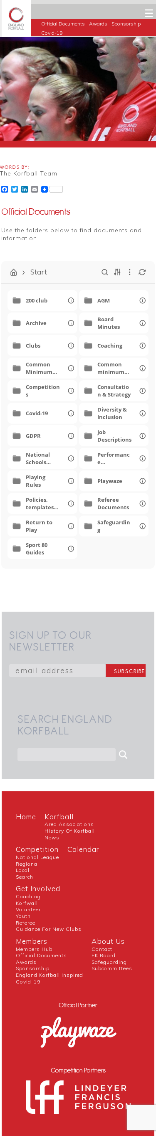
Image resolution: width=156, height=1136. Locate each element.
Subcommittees (112, 968)
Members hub (34, 949)
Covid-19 (51, 33)
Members (31, 941)
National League (37, 857)
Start (38, 271)
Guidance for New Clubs (49, 929)
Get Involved (38, 888)
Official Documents (63, 23)
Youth (23, 916)
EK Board (104, 955)
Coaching (28, 896)
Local (23, 870)
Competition (37, 849)
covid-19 (28, 981)
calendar (83, 849)
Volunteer (28, 909)
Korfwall (27, 903)
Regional (27, 864)
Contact (102, 949)
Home (26, 816)
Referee (25, 923)
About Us (108, 941)
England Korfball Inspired (49, 975)
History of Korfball (70, 831)
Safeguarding (109, 962)
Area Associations (69, 824)
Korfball (59, 816)
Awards (98, 23)
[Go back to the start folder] (13, 272)
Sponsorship (126, 23)
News (52, 837)
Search (24, 877)
